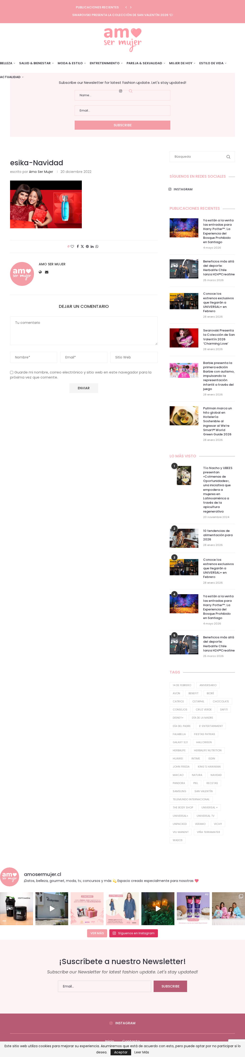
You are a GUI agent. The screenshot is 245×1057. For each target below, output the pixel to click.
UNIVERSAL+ (180, 816)
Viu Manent (181, 832)
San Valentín (204, 791)
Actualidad (10, 77)
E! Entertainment (211, 726)
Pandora (179, 783)
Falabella (179, 734)
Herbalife (179, 750)
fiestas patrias (204, 734)
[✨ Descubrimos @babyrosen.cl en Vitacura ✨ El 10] (51, 908)
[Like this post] (72, 246)
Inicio (109, 1041)
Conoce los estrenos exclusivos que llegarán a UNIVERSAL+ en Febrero (218, 302)
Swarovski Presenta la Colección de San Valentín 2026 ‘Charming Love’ (134, 15)
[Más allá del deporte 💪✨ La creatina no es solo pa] (16, 908)
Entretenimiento (105, 63)
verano (200, 824)
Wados (178, 840)
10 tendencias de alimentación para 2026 (218, 535)
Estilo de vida (211, 63)
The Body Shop (183, 807)
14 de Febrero (182, 685)
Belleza (6, 63)
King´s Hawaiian (209, 767)
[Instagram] (120, 91)
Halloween (204, 742)
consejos (180, 709)
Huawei (178, 758)
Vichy (218, 824)
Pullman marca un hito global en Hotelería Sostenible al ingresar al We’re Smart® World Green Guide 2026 (217, 421)
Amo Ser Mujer (41, 171)
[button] (126, 7)
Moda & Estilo (70, 63)
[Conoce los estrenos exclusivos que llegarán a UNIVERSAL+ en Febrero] (184, 301)
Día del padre (182, 726)
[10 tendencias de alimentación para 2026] (184, 538)
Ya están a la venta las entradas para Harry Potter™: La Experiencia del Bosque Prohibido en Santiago (218, 231)
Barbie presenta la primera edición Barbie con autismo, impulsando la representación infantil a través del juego (218, 376)
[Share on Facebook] (78, 246)
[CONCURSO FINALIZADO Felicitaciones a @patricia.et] (193, 908)
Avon (176, 693)
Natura (197, 775)
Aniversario (208, 685)
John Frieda (181, 767)
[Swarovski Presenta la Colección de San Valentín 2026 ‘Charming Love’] (184, 337)
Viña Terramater (208, 832)
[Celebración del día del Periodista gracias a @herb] (157, 908)
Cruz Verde (204, 709)
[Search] (130, 91)
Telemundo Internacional (191, 799)
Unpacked (180, 824)
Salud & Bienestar (35, 63)
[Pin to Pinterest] (87, 246)
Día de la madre (202, 718)
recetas (212, 783)
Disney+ (178, 718)
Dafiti (224, 709)
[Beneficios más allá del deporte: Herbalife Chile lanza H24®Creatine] (184, 268)
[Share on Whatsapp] (96, 246)
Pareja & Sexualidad (144, 63)
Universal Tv (205, 816)
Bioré (210, 693)
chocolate (221, 701)
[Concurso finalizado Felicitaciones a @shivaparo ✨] (122, 908)
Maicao (178, 775)
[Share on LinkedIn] (92, 246)
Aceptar (121, 1052)
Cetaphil (198, 701)
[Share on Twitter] (82, 246)
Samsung (179, 791)
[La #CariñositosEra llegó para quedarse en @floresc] (228, 908)
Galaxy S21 (180, 742)
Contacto (131, 1041)
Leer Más (141, 1052)
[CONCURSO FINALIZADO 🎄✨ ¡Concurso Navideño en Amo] (87, 908)
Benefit (193, 693)
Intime (195, 758)
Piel (195, 783)
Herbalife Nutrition (208, 750)
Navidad (216, 775)
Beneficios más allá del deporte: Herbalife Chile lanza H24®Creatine (219, 268)
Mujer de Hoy (180, 63)
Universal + (209, 807)
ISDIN (211, 758)
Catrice (178, 701)
